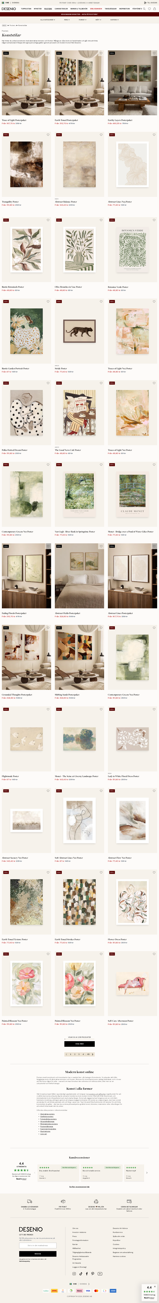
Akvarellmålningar (47, 1122)
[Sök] (144, 9)
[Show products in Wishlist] (149, 9)
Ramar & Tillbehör (79, 9)
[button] (149, 1292)
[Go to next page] (93, 1054)
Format (82, 20)
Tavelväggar (110, 9)
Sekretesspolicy (24, 1261)
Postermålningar (46, 1127)
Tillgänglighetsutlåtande (82, 1252)
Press (75, 1236)
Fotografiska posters (48, 1119)
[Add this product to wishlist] (48, 53)
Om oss (75, 1228)
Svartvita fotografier (48, 1129)
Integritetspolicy (119, 1248)
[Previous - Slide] (35, 1173)
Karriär (75, 1244)
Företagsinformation (80, 1240)
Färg (66, 20)
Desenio (86, 1296)
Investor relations (79, 1232)
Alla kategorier (46, 20)
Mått (98, 20)
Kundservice (118, 1232)
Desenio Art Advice (120, 1228)
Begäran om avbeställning (123, 1252)
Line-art (43, 1134)
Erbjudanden (96, 9)
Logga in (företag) (80, 1267)
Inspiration (124, 9)
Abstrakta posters (47, 1114)
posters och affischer (97, 1094)
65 (88, 1054)
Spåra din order (119, 1236)
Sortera (113, 20)
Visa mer (79, 1044)
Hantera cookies (119, 1256)
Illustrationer (45, 1131)
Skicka (38, 1254)
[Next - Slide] (147, 1173)
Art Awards (77, 1263)
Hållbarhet (77, 1248)
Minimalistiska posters (49, 1124)
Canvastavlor (61, 9)
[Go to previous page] (66, 1054)
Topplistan (26, 9)
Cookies (116, 1244)
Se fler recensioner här (79, 1187)
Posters (48, 9)
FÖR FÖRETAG (138, 9)
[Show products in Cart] (154, 9)
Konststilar (22, 25)
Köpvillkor (116, 1240)
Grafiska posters (46, 1117)
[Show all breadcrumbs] (4, 25)
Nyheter (38, 9)
